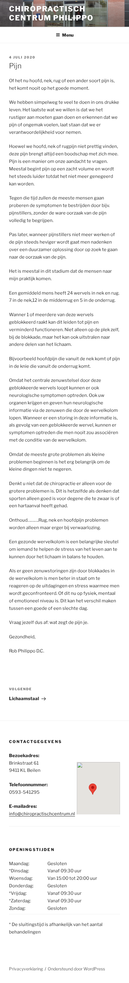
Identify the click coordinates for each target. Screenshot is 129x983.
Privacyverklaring (26, 968)
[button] (92, 789)
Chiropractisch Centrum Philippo (51, 13)
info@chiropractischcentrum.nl (42, 814)
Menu (68, 34)
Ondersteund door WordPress (76, 968)
